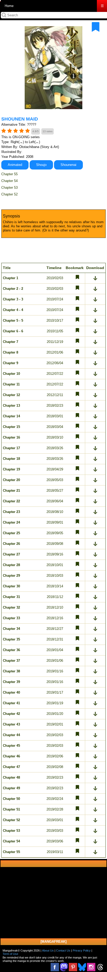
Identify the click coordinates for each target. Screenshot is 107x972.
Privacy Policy (82, 950)
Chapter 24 (11, 522)
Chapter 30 (11, 586)
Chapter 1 (10, 278)
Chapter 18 (11, 459)
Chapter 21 (11, 490)
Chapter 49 (11, 788)
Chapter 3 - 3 (13, 299)
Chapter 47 (11, 767)
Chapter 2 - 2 (13, 289)
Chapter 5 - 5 (13, 320)
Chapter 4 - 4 (13, 310)
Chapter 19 (11, 469)
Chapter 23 (11, 512)
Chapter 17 (11, 448)
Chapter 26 (11, 544)
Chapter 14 (11, 416)
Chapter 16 (11, 437)
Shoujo (41, 165)
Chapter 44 (11, 735)
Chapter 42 (11, 714)
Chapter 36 (11, 650)
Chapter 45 (11, 746)
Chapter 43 (11, 724)
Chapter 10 (11, 374)
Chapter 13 (11, 405)
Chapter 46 (11, 756)
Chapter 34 (11, 629)
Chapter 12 (11, 395)
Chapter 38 (11, 671)
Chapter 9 (10, 363)
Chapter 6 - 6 (13, 331)
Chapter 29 (11, 575)
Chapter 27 (11, 554)
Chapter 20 (11, 480)
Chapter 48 (11, 777)
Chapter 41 (11, 703)
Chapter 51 (11, 809)
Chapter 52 (9, 194)
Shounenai (68, 165)
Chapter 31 (11, 597)
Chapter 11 (11, 384)
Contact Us (63, 950)
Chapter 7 (10, 342)
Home (9, 6)
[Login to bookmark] (95, 27)
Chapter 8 (10, 352)
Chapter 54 (9, 181)
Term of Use (10, 953)
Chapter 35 (11, 639)
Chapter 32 (11, 607)
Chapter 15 (11, 427)
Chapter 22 (11, 501)
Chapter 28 (11, 565)
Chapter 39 (11, 682)
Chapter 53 (9, 187)
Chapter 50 (11, 799)
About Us (48, 950)
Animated (15, 165)
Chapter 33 (11, 618)
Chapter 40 (11, 692)
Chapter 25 (11, 533)
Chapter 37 (11, 661)
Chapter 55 (9, 174)
